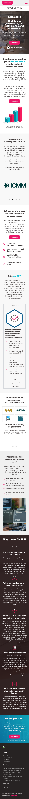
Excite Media (13, 795)
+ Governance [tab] (14, 386)
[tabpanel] (14, 342)
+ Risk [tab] (14, 379)
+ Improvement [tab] (14, 383)
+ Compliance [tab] (14, 306)
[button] (26, 3)
